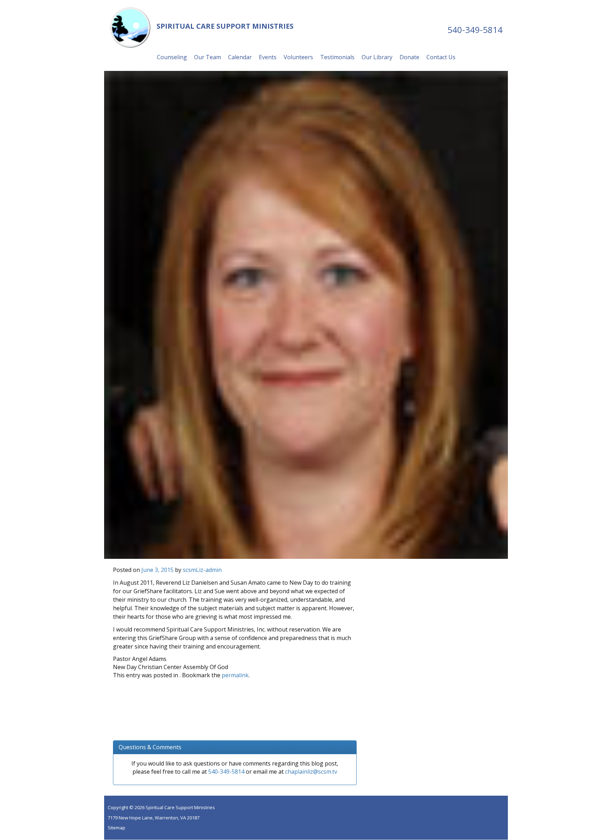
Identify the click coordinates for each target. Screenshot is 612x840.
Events (268, 57)
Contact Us (440, 57)
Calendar (240, 57)
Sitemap (116, 827)
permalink (235, 675)
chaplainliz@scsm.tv (311, 771)
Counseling (172, 57)
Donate (409, 57)
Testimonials (337, 57)
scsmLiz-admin (202, 570)
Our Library (377, 57)
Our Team (207, 57)
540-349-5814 (475, 29)
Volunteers (298, 57)
